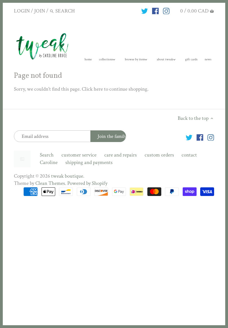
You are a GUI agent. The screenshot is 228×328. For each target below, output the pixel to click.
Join (39, 11)
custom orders (159, 154)
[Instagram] (166, 11)
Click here (92, 89)
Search (47, 154)
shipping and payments (89, 162)
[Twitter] (144, 11)
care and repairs (120, 154)
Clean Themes (50, 183)
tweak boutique (67, 176)
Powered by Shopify (87, 183)
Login (22, 11)
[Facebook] (155, 11)
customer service (78, 154)
